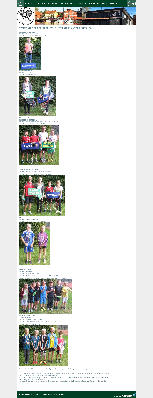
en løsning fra (123, 396)
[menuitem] (20, 3)
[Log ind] (133, 3)
